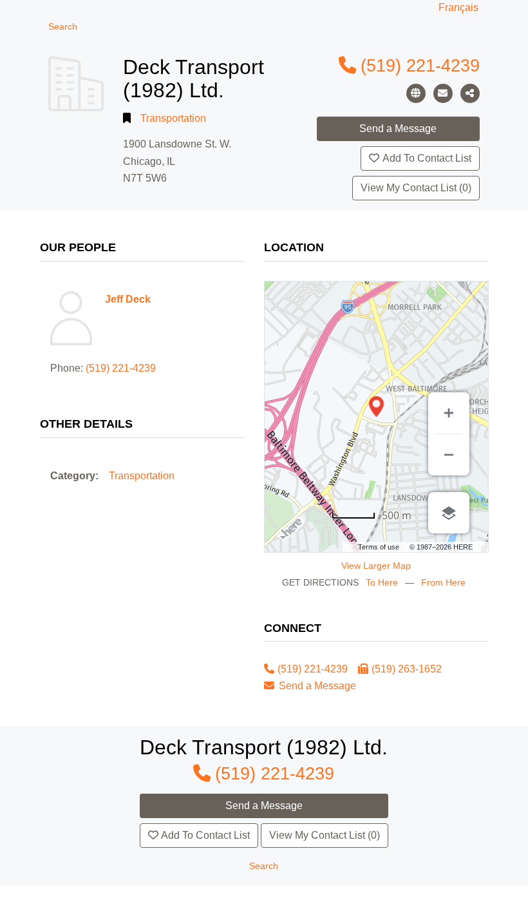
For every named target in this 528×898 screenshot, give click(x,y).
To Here (382, 582)
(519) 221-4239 (420, 65)
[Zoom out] (448, 454)
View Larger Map (376, 565)
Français (458, 7)
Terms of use (378, 547)
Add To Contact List (426, 158)
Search (62, 27)
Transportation (173, 118)
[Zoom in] (448, 413)
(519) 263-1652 (407, 669)
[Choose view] (448, 512)
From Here (443, 582)
